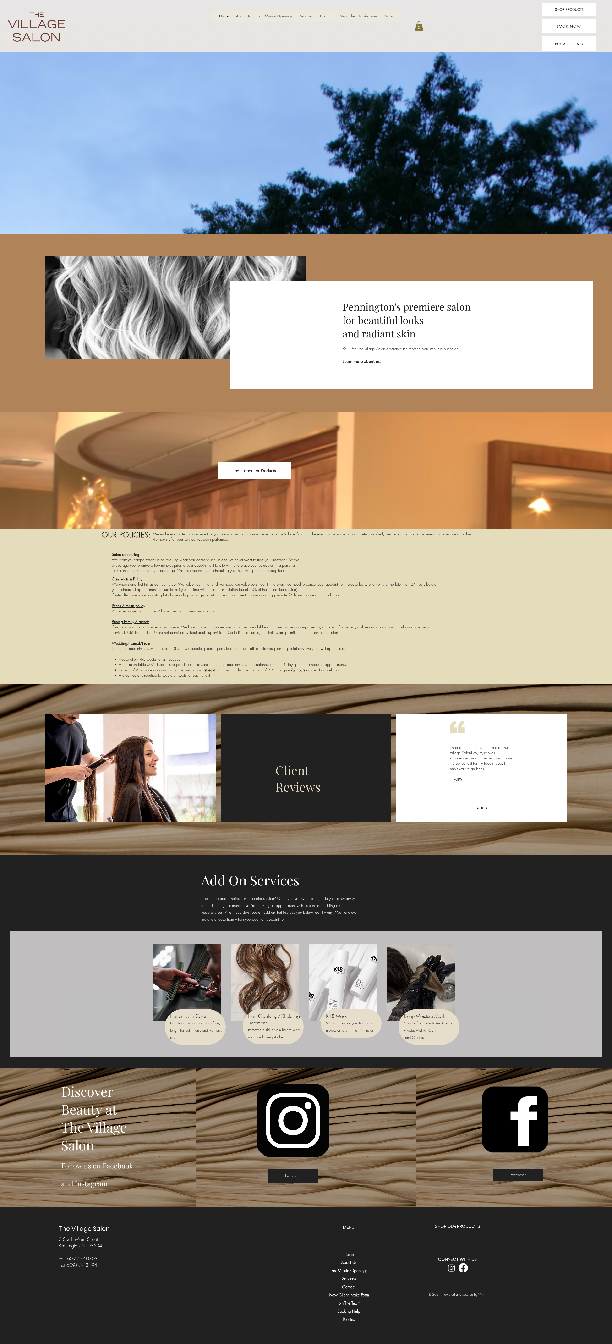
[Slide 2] (482, 808)
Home (349, 1254)
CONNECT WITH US (457, 1259)
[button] (419, 26)
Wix (481, 1294)
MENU (349, 1227)
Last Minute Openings (348, 1270)
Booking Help (348, 1311)
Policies (349, 1319)
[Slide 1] (478, 808)
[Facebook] (463, 1267)
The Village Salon (84, 1228)
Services (349, 1278)
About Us (348, 1262)
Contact (348, 1286)
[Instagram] (451, 1267)
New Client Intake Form (349, 1295)
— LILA (454, 784)
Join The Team (349, 1303)
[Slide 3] (486, 808)
